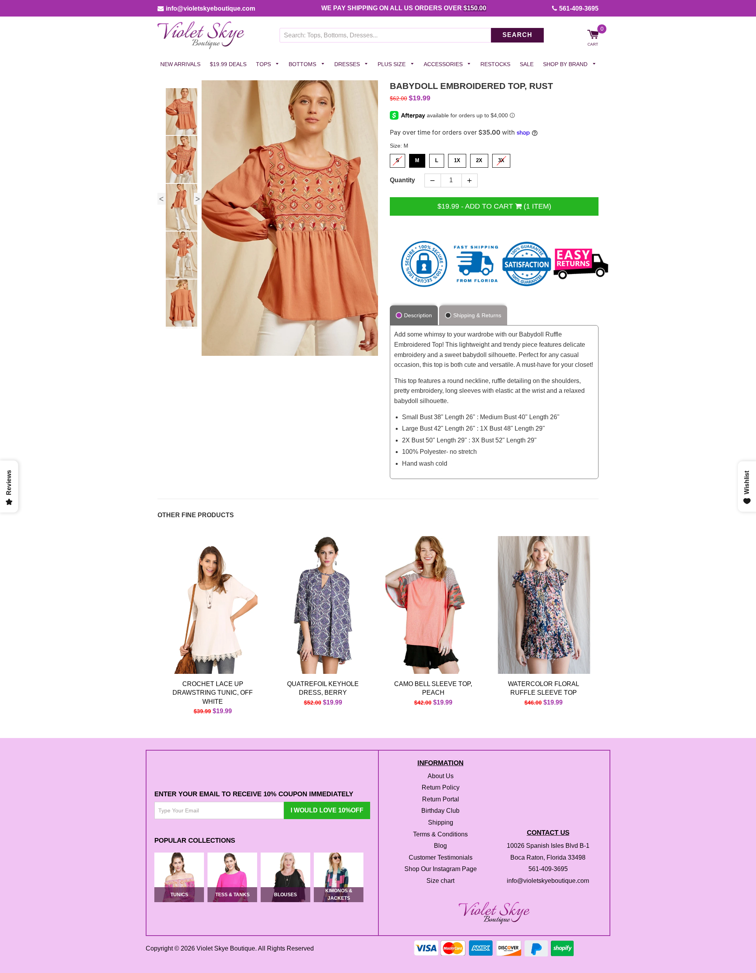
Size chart (440, 880)
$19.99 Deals (228, 64)
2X (479, 158)
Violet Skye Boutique (225, 948)
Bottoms (303, 64)
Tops (264, 64)
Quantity (402, 180)
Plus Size (392, 64)
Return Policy (441, 787)
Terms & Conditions (440, 834)
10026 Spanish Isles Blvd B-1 (548, 846)
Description (418, 316)
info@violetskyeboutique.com (210, 8)
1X (457, 158)
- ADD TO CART (494, 206)
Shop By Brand (566, 64)
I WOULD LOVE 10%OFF (327, 810)
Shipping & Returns (477, 316)
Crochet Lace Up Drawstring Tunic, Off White (212, 693)
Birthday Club (440, 811)
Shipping (440, 822)
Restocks (495, 64)
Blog (440, 846)
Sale (527, 64)
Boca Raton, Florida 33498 (548, 857)
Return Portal (440, 799)
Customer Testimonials (440, 857)
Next (198, 199)
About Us (441, 776)
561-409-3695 (578, 8)
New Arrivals (180, 64)
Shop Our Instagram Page (440, 869)
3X (501, 158)
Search (517, 35)
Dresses (347, 64)
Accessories (444, 64)
